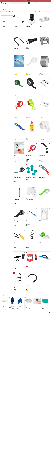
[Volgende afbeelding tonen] (24, 19)
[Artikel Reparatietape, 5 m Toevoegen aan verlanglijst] (37, 78)
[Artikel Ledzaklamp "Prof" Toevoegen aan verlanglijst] (24, 56)
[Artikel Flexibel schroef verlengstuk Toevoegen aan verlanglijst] (37, 273)
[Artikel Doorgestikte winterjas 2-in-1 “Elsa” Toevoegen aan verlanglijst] (15, 298)
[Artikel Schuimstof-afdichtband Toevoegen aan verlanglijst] (49, 143)
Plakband (4, 21)
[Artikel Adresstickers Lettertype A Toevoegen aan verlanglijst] (7, 298)
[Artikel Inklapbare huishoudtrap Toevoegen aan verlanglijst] (37, 231)
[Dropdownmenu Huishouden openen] (6, 5)
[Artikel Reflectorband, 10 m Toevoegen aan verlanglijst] (37, 99)
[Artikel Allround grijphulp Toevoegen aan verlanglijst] (24, 14)
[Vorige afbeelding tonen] (14, 19)
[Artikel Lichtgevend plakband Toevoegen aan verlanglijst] (49, 187)
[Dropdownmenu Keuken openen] (2, 5)
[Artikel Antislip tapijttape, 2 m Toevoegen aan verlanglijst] (24, 209)
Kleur (7, 11)
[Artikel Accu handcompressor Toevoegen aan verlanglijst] (24, 253)
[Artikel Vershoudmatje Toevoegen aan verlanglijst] (48, 298)
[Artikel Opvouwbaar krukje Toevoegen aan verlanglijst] (49, 36)
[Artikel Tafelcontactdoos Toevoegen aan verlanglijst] (49, 78)
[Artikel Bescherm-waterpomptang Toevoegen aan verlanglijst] (49, 165)
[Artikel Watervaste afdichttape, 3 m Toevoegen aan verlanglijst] (24, 78)
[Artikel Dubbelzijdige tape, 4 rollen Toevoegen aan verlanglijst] (49, 14)
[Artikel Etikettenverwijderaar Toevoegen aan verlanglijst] (24, 187)
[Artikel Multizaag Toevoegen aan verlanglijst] (24, 231)
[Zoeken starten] (29, 3)
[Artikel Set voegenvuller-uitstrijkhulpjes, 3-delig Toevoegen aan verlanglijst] (37, 165)
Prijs (4, 11)
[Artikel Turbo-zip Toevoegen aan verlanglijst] (24, 99)
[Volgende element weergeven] (49, 312)
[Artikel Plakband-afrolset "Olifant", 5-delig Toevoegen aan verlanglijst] (49, 231)
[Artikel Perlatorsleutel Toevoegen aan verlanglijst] (24, 143)
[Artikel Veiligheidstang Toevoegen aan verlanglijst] (24, 121)
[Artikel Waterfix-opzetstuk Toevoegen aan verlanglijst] (37, 14)
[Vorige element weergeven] (1, 312)
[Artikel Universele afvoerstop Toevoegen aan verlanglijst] (31, 298)
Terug (3, 14)
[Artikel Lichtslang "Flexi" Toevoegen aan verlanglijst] (24, 36)
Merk (1, 11)
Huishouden (2, 7)
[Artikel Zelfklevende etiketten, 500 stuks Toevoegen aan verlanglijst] (39, 298)
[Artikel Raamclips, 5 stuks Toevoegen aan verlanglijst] (49, 121)
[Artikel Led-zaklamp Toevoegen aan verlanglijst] (37, 36)
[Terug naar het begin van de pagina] (50, 456)
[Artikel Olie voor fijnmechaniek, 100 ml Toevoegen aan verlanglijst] (37, 121)
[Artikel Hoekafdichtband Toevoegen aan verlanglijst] (37, 56)
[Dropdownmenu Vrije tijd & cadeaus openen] (26, 5)
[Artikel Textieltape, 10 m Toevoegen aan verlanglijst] (49, 56)
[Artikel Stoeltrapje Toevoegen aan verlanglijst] (24, 273)
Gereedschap (4, 16)
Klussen (6, 7)
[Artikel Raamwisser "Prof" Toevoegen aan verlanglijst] (49, 253)
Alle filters (10, 11)
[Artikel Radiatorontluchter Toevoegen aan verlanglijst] (49, 209)
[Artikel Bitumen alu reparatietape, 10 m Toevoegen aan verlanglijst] (24, 165)
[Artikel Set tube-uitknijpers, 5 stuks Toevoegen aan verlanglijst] (23, 298)
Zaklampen (4, 26)
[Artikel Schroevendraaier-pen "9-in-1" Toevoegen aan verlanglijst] (37, 209)
